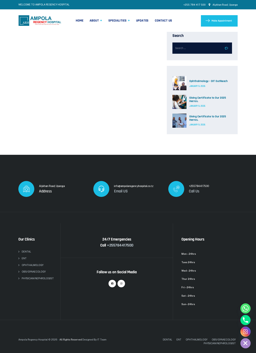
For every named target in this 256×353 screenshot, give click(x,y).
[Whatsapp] (245, 308)
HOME (79, 20)
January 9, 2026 (197, 86)
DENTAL (26, 251)
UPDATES (142, 20)
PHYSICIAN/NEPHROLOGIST (38, 278)
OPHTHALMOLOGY (32, 265)
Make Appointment (222, 20)
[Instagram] (245, 332)
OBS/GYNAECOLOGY (34, 271)
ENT (24, 258)
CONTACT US (163, 20)
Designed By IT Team (94, 339)
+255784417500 (120, 245)
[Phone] (245, 320)
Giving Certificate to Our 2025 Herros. (207, 99)
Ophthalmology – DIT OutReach (208, 81)
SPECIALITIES (117, 20)
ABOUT (94, 20)
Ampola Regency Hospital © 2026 (37, 339)
